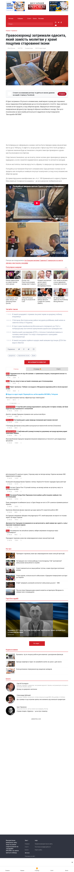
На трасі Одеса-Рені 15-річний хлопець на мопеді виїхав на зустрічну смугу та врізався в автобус (34, 488)
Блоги (35, 18)
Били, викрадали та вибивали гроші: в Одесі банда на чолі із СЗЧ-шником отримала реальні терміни (37, 503)
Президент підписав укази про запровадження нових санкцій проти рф (30, 538)
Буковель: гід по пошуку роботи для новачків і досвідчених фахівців (39, 654)
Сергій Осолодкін (22, 683)
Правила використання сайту (44, 844)
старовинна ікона (23, 355)
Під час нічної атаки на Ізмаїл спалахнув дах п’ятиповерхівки (29, 381)
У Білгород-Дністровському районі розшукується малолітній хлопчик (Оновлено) (33, 426)
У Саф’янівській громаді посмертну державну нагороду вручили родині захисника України (36, 432)
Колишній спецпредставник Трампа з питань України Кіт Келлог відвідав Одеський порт (36, 482)
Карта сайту (38, 850)
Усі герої (36, 643)
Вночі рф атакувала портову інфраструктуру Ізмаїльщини (25, 398)
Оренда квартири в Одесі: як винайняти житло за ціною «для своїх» (39, 662)
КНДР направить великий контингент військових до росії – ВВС (38, 583)
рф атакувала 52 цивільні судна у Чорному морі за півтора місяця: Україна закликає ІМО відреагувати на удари (36, 475)
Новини (27, 844)
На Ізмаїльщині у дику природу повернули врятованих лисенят (32, 420)
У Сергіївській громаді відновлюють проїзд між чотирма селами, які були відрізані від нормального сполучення (37, 407)
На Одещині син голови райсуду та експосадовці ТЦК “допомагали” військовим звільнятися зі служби (39, 562)
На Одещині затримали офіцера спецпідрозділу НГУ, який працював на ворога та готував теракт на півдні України (36, 516)
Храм (33, 355)
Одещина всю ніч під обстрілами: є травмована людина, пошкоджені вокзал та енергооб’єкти (36, 374)
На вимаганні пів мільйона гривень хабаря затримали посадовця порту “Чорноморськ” (32, 531)
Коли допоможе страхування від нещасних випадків (34, 669)
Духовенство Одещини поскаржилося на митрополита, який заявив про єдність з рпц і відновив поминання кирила (37, 524)
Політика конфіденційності (43, 847)
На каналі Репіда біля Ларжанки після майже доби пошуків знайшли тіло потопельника (34, 496)
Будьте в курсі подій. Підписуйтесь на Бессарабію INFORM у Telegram (32, 394)
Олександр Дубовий (24, 695)
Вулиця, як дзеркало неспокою (27, 689)
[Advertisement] (37, 130)
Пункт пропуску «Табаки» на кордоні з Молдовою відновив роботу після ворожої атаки (37, 388)
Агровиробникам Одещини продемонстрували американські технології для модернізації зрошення (36, 440)
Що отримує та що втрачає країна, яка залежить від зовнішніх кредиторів (41, 699)
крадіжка (12, 355)
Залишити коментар (38, 362)
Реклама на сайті (30, 856)
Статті (29, 18)
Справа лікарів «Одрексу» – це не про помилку (32, 711)
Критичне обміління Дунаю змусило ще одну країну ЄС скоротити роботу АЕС (32, 510)
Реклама (41, 18)
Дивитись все (36, 719)
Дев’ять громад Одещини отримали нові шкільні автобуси (25, 414)
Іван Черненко (22, 707)
